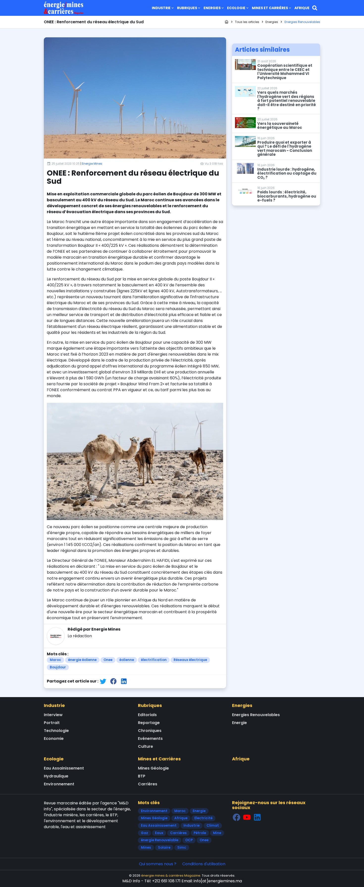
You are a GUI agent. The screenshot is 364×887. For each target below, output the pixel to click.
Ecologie (236, 7)
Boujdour (58, 667)
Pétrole (200, 833)
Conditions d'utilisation (203, 864)
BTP (141, 776)
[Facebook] (236, 817)
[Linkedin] (257, 817)
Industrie (161, 7)
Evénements (150, 738)
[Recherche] (314, 8)
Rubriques (187, 7)
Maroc (55, 660)
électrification (154, 660)
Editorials (147, 715)
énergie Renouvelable (159, 840)
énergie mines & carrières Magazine (170, 875)
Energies (212, 7)
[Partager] (103, 681)
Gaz (144, 833)
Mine (217, 833)
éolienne (126, 660)
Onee (108, 660)
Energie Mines (92, 163)
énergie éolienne (82, 660)
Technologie (56, 730)
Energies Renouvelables (256, 715)
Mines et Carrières (270, 7)
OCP (189, 840)
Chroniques (149, 730)
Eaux (159, 833)
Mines (146, 847)
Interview (53, 715)
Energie (239, 723)
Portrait (52, 723)
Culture (145, 746)
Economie (54, 738)
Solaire (164, 847)
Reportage (149, 723)
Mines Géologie (153, 768)
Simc (181, 847)
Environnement (59, 784)
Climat (213, 825)
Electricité (203, 818)
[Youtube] (246, 817)
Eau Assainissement (64, 768)
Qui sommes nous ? (157, 864)
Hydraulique (56, 776)
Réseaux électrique (190, 660)
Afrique (302, 7)
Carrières (147, 784)
